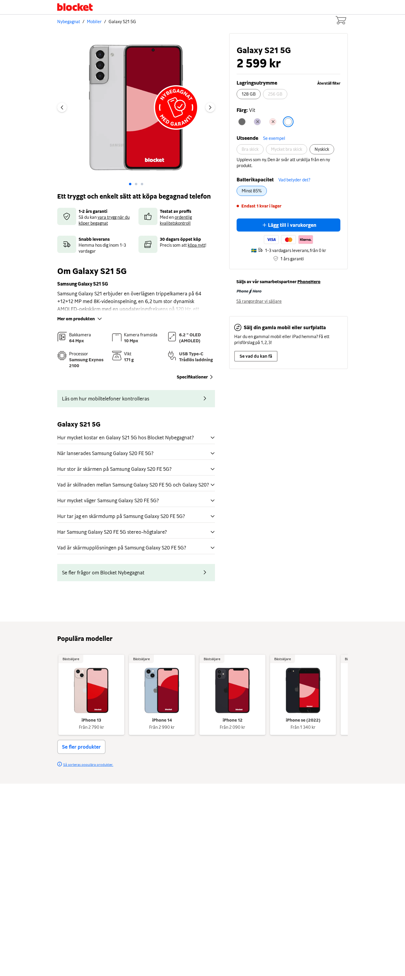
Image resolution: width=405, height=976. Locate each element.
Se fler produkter (81, 747)
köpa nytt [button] (196, 245)
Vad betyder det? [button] (294, 180)
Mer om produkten (76, 318)
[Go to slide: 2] (142, 184)
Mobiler (94, 21)
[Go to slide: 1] (136, 184)
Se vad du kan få (256, 356)
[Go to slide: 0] (130, 184)
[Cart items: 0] (341, 20)
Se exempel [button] (274, 138)
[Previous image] (62, 107)
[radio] (248, 94)
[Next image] (210, 107)
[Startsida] (75, 7)
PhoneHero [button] (309, 281)
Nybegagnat (68, 21)
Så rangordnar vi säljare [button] (259, 301)
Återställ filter (328, 83)
